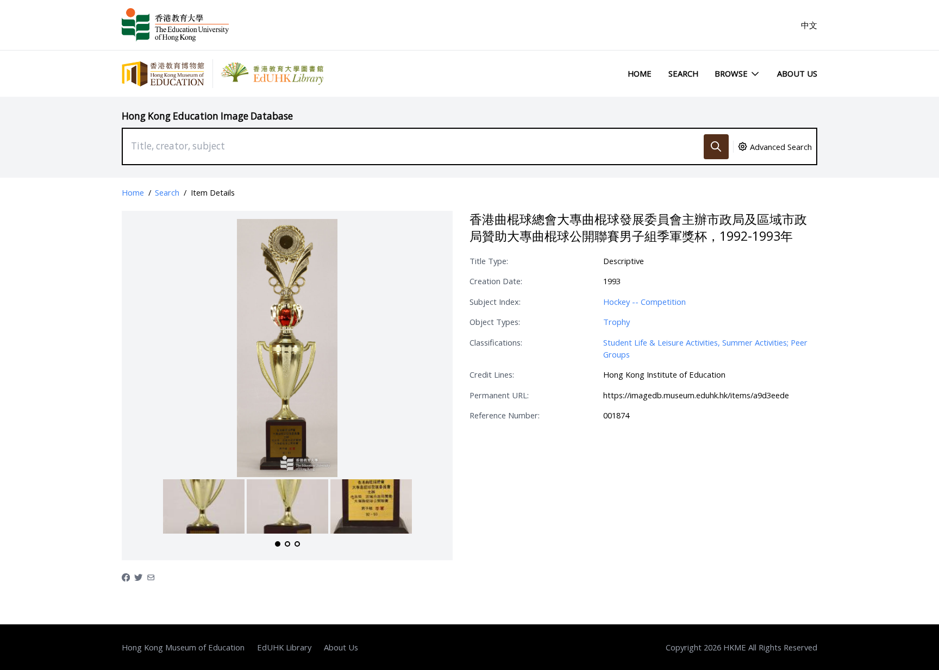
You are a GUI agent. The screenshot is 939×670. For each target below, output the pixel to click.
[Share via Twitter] (138, 577)
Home (640, 73)
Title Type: (489, 260)
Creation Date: (496, 280)
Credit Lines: (492, 374)
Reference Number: (505, 415)
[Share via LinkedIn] (151, 577)
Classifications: (496, 342)
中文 (809, 25)
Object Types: (495, 321)
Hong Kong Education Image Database (207, 116)
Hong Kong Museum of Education (183, 647)
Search (683, 73)
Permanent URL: (499, 395)
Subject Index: (495, 301)
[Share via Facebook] (126, 577)
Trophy (616, 321)
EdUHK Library (284, 647)
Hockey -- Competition (644, 301)
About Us (797, 73)
